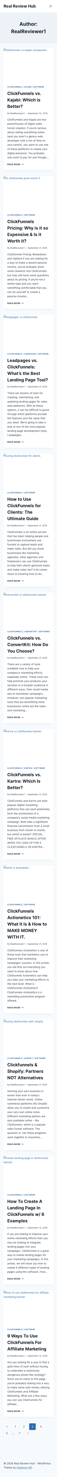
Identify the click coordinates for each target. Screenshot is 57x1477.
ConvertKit (30, 631)
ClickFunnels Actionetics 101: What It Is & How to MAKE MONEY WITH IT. (27, 924)
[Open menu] (50, 6)
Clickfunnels (14, 87)
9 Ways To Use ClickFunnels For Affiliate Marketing (26, 1342)
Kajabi (27, 87)
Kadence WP (24, 1467)
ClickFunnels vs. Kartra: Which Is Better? (24, 781)
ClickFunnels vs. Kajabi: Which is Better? (24, 100)
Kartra (28, 768)
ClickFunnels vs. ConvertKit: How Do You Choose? (27, 644)
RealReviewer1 (17, 113)
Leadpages (30, 354)
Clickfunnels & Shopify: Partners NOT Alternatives (25, 1071)
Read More (15, 164)
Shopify (28, 1058)
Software (38, 87)
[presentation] (28, 65)
